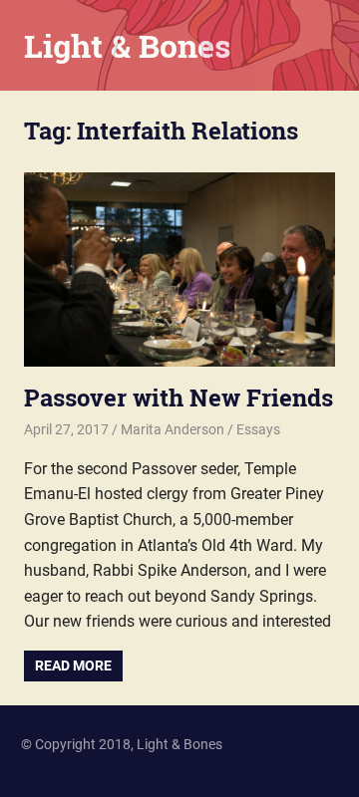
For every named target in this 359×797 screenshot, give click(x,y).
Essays (258, 429)
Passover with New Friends (178, 397)
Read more (73, 665)
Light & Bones (127, 45)
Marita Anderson (172, 429)
